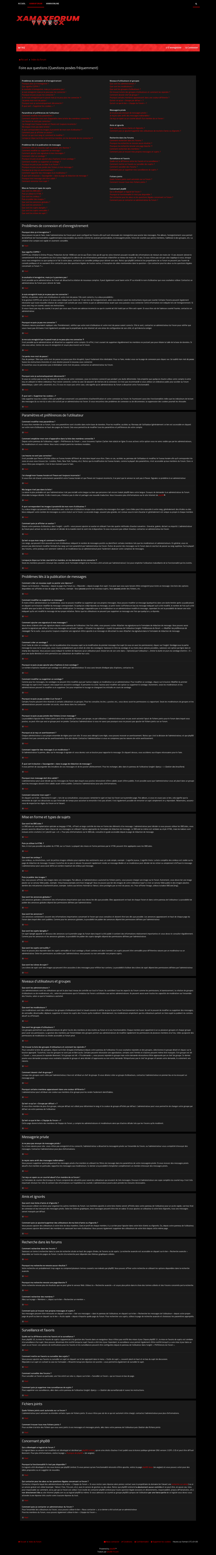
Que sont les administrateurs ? (123, 83)
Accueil (22, 3)
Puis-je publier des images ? (33, 199)
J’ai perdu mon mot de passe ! (34, 100)
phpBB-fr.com (113, 1551)
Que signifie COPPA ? (31, 86)
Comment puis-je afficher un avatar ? (37, 132)
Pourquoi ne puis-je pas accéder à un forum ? (41, 164)
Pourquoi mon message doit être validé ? (39, 178)
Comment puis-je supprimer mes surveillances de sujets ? (134, 169)
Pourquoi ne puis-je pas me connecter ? (38, 94)
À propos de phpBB (75, 1453)
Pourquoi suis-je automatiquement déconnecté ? (42, 103)
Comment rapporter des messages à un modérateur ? (44, 172)
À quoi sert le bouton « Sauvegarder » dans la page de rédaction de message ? (55, 175)
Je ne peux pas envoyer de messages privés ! (128, 112)
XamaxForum (35, 3)
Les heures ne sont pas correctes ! (36, 121)
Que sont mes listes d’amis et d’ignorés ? (127, 128)
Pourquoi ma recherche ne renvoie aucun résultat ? (131, 143)
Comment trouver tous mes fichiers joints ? (128, 182)
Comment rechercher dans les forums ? (126, 140)
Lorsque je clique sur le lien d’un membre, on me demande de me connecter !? (57, 138)
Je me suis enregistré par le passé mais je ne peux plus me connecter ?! (51, 97)
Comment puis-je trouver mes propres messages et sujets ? (135, 151)
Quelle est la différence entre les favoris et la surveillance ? (135, 161)
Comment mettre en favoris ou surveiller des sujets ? (132, 164)
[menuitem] (21, 48)
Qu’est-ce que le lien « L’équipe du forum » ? (128, 103)
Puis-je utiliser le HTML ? (32, 193)
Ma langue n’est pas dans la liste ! (36, 126)
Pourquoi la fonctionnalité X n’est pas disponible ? (131, 194)
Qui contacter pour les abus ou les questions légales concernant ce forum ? (141, 197)
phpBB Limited (88, 1450)
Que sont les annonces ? (32, 204)
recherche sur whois (180, 1484)
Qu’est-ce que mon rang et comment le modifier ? (43, 135)
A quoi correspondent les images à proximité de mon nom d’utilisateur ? (52, 129)
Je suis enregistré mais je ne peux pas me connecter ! (44, 92)
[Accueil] (48, 20)
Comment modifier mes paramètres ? (38, 115)
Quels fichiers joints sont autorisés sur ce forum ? (131, 179)
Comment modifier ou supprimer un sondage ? (41, 161)
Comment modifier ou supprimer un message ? (41, 150)
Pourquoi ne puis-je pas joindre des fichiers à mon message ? (47, 167)
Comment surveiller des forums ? (124, 166)
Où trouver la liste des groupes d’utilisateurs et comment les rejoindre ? (140, 92)
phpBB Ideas (147, 1467)
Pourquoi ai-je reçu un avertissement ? (38, 170)
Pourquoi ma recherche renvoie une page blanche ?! (131, 146)
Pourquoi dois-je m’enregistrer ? (35, 83)
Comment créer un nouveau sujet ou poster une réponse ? (46, 147)
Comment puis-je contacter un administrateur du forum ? (134, 200)
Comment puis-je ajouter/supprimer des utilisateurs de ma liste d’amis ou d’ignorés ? (145, 130)
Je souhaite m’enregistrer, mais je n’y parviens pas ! (43, 89)
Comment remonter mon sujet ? (35, 181)
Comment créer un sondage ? (34, 156)
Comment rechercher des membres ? (125, 148)
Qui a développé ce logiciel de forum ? (125, 191)
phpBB (161, 495)
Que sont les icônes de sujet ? (34, 213)
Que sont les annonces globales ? (36, 202)
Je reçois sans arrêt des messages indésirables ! (130, 115)
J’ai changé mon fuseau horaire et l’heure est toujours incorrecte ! (49, 124)
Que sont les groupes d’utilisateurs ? (125, 89)
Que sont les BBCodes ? (32, 190)
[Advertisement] (45, 34)
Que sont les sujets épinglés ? (34, 207)
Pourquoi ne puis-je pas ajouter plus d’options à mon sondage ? (48, 158)
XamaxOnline (52, 3)
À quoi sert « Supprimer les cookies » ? (38, 106)
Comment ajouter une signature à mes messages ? (43, 153)
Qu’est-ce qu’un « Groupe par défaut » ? (127, 100)
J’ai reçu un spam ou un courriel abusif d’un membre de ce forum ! (137, 118)
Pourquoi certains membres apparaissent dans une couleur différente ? (139, 97)
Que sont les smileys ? (31, 196)
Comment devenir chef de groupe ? (124, 94)
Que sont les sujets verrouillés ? (35, 210)
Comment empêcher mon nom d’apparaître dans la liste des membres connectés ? (56, 118)
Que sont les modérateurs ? (121, 86)
